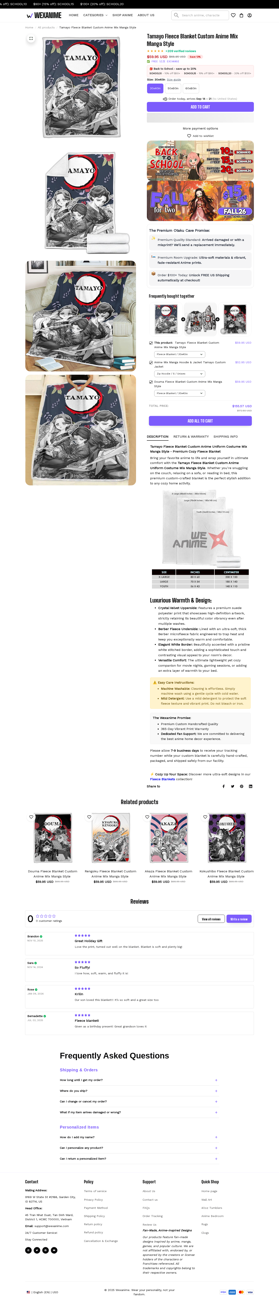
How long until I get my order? (81, 1080)
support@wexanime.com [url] (52, 1226)
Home (29, 27)
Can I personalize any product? (81, 1147)
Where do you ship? (73, 1090)
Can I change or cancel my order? (83, 1101)
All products (46, 27)
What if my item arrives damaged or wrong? (90, 1112)
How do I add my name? (77, 1137)
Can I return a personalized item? (83, 1158)
